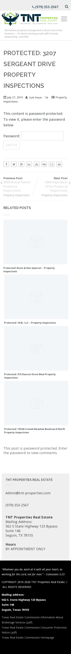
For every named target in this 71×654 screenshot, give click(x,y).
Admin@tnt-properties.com (28, 493)
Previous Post (16, 184)
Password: (12, 136)
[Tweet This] (14, 164)
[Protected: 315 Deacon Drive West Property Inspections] (36, 368)
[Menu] (64, 18)
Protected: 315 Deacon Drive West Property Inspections (30, 376)
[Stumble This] (36, 164)
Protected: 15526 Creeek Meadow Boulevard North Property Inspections (34, 430)
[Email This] (52, 164)
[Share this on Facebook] (6, 164)
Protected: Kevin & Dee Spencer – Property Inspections (29, 269)
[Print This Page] (59, 164)
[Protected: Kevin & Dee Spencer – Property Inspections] (35, 262)
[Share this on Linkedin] (29, 164)
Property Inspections (16, 195)
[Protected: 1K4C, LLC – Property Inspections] (36, 317)
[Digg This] (44, 164)
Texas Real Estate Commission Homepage (28, 637)
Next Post (56, 184)
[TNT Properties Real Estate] (30, 26)
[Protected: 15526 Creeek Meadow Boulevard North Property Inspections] (36, 423)
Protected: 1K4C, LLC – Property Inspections (30, 322)
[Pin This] (21, 164)
